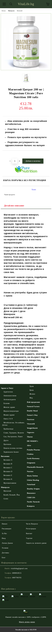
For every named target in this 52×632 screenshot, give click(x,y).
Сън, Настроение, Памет (13, 437)
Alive (29, 445)
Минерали (11, 10)
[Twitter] (10, 582)
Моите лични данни (27, 622)
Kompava (31, 506)
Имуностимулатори (11, 411)
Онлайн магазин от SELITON (26, 630)
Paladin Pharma (33, 450)
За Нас (4, 533)
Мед (31, 398)
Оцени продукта (9, 194)
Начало (4, 10)
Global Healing (33, 480)
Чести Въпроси (32, 524)
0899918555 (16, 573)
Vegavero (30, 432)
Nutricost (30, 419)
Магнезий (19, 10)
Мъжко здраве (9, 415)
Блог (3, 557)
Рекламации (6, 529)
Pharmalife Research (35, 467)
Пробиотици (8, 429)
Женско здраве (9, 407)
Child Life (31, 497)
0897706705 (16, 578)
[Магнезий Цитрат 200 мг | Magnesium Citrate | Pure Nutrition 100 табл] (26, 70)
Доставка (5, 553)
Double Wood (32, 411)
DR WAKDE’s (32, 441)
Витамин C (8, 468)
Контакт (29, 533)
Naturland (31, 484)
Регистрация (31, 529)
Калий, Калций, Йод (12, 495)
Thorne (30, 437)
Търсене (29, 538)
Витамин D (8, 471)
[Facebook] (4, 582)
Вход (4, 538)
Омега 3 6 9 (8, 419)
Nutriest (30, 471)
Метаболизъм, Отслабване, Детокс (13, 424)
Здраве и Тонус (7, 388)
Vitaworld (31, 424)
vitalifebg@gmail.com (19, 568)
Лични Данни (7, 543)
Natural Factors (33, 406)
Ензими (7, 403)
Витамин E (8, 475)
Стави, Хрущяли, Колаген (14, 433)
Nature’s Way (32, 415)
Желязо (32, 394)
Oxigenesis (31, 463)
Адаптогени (8, 392)
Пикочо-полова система (13, 448)
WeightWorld (32, 428)
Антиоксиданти (10, 399)
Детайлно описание (14, 205)
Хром (32, 386)
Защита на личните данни (36, 543)
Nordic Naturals (33, 502)
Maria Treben (32, 476)
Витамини (5, 456)
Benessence (31, 493)
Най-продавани (33, 402)
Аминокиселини (10, 396)
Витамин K (8, 479)
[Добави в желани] (47, 154)
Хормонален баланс (11, 452)
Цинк (32, 390)
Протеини (7, 444)
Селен (6, 499)
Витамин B (8, 464)
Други (6, 440)
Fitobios (30, 454)
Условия (5, 548)
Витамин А (8, 460)
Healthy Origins (33, 489)
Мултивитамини (10, 483)
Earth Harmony (33, 458)
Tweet (34, 190)
